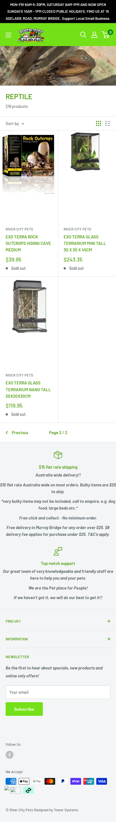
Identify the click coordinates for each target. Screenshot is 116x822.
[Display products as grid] (98, 123)
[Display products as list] (107, 123)
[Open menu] (8, 35)
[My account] (94, 35)
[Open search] (83, 35)
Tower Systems (66, 810)
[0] (105, 34)
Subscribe (24, 709)
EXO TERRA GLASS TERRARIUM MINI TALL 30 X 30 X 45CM (85, 243)
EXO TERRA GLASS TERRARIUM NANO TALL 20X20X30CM (28, 389)
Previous (20, 432)
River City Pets (19, 229)
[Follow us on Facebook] (10, 755)
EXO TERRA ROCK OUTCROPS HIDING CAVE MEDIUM (28, 243)
